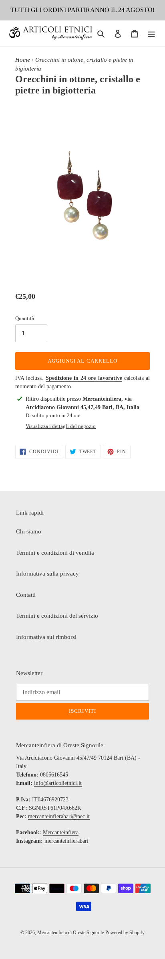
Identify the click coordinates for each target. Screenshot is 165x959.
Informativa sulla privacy (47, 573)
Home (22, 60)
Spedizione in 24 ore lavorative (84, 378)
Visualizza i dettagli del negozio (61, 426)
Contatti (26, 595)
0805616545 (54, 775)
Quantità (24, 318)
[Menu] (151, 33)
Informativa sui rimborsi (46, 637)
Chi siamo (28, 531)
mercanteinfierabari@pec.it (59, 816)
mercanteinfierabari (66, 841)
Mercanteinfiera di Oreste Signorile (70, 932)
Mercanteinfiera (60, 832)
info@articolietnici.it (58, 783)
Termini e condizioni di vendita (55, 552)
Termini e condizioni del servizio (57, 615)
